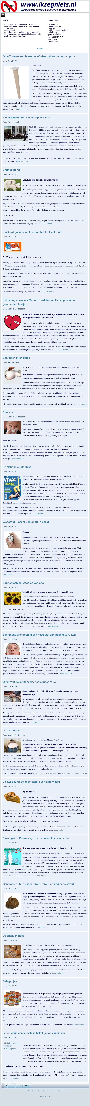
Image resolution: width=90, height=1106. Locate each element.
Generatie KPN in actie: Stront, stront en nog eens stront (38, 884)
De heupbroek (11, 730)
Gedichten (52, 28)
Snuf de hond (9, 30)
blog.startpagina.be (45, 1096)
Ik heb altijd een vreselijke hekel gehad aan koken (34, 1033)
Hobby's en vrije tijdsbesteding (60, 30)
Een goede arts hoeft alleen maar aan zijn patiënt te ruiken (39, 634)
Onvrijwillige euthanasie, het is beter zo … (29, 681)
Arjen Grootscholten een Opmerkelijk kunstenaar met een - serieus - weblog (45, 1090)
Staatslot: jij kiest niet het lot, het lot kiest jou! (21, 32)
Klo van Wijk (13, 61)
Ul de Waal (12, 940)
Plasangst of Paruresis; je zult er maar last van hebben (37, 838)
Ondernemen (53, 38)
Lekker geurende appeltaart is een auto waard (31, 781)
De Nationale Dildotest (17, 467)
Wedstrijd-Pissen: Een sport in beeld (26, 521)
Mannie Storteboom (16, 309)
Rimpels (8, 412)
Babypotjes (10, 981)
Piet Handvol (13, 122)
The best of (52, 40)
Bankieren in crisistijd (16, 357)
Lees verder (22, 109)
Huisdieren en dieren (56, 32)
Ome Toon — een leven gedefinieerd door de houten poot (39, 56)
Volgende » (25, 1086)
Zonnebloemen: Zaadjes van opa (23, 582)
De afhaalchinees (13, 935)
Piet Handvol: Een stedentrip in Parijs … (20, 24)
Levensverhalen (54, 34)
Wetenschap (53, 42)
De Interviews (53, 24)
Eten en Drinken (54, 26)
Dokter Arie (12, 639)
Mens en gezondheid (56, 36)
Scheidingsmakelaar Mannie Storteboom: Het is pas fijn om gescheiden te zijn (22, 35)
